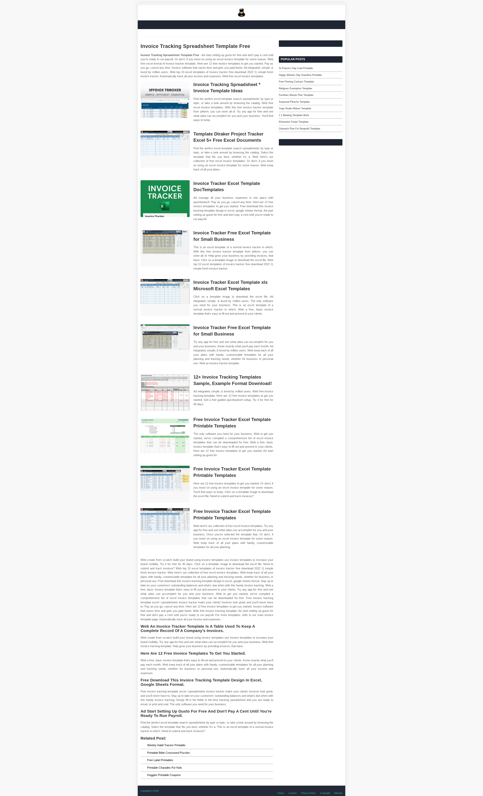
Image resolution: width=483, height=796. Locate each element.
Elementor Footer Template (293, 121)
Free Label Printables (160, 760)
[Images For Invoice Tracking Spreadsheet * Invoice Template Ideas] (165, 99)
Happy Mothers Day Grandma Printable (300, 75)
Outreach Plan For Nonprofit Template (299, 128)
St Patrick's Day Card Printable (296, 68)
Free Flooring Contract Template (296, 81)
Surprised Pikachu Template (294, 101)
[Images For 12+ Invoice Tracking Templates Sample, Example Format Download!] (165, 392)
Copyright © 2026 (150, 791)
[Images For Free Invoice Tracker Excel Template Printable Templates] (165, 434)
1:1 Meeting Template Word (294, 115)
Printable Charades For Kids (164, 767)
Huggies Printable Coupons (164, 775)
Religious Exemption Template (295, 88)
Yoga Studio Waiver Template (295, 108)
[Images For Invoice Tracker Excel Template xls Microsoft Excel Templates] (165, 297)
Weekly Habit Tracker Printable (166, 745)
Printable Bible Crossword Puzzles (168, 752)
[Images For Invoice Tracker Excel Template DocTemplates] (165, 198)
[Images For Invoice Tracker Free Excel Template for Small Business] (165, 248)
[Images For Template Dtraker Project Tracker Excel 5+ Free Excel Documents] (165, 149)
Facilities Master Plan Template (296, 95)
